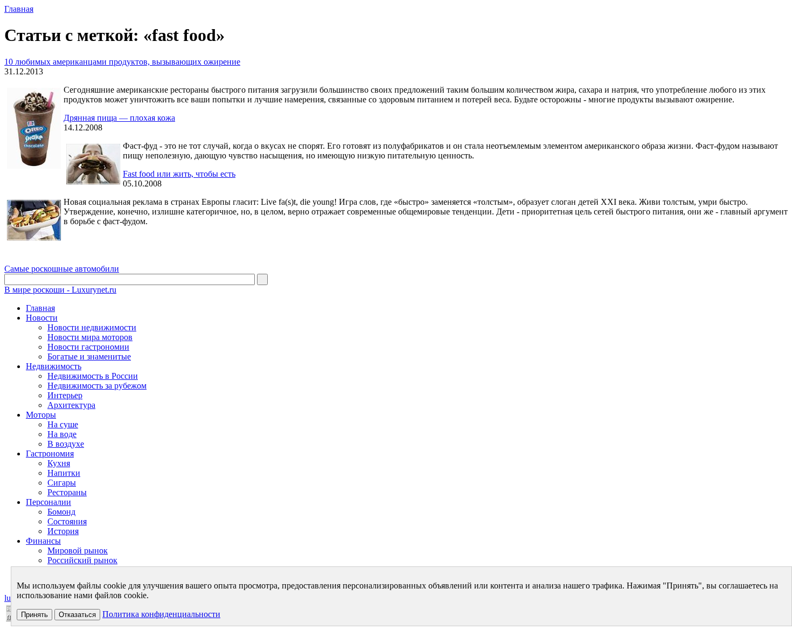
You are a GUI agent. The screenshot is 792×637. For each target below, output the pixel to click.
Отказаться (77, 615)
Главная (18, 8)
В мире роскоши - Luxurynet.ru (60, 289)
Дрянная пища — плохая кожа (119, 117)
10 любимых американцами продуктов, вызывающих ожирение (122, 61)
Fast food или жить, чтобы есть (179, 173)
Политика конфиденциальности (161, 614)
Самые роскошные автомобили (61, 268)
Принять (34, 615)
